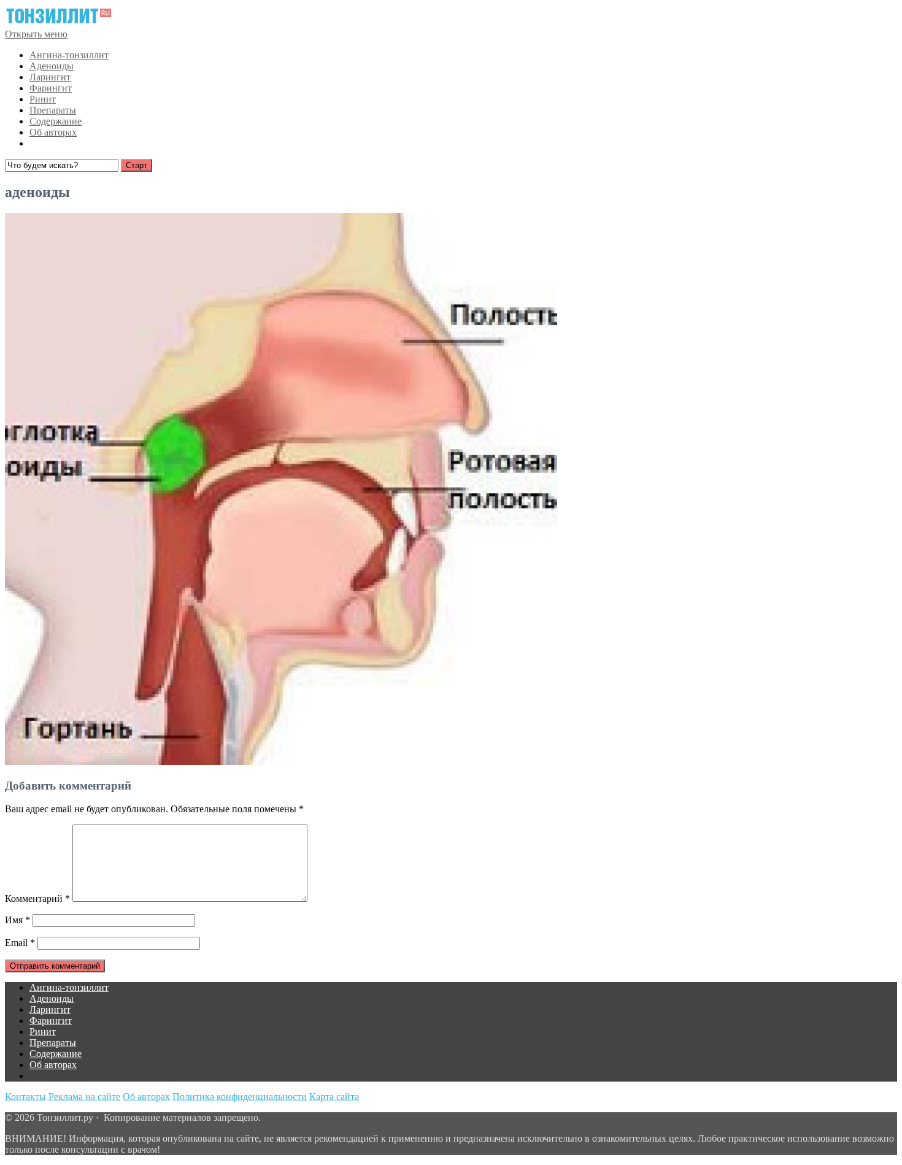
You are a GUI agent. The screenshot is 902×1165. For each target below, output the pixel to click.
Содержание (55, 121)
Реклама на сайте (84, 1096)
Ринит (42, 99)
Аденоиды (51, 66)
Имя (17, 920)
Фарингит (50, 88)
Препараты (52, 110)
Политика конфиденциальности (239, 1096)
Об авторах (53, 132)
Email (20, 942)
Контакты (25, 1096)
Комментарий (37, 898)
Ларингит (50, 77)
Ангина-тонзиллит (69, 55)
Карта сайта (334, 1096)
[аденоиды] (281, 761)
